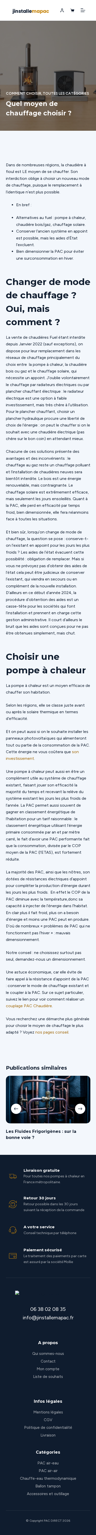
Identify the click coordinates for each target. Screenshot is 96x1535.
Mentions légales (48, 1412)
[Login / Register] (62, 10)
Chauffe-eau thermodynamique (48, 1478)
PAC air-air (48, 1470)
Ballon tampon (48, 1486)
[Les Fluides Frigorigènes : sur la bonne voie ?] (48, 1099)
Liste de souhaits (48, 1376)
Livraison (48, 1435)
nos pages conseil (51, 1032)
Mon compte (48, 1369)
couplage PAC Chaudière (29, 1005)
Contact (48, 1361)
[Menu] (83, 10)
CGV (48, 1420)
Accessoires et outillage (48, 1494)
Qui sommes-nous (48, 1353)
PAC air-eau (48, 1463)
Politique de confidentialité (48, 1427)
